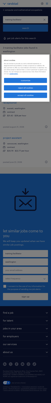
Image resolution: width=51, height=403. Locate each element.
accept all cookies (26, 95)
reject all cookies (25, 88)
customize (25, 80)
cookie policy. (13, 74)
